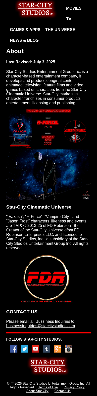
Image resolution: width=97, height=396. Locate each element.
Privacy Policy (74, 387)
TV (68, 19)
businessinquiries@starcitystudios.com (40, 326)
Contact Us (62, 391)
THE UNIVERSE (60, 30)
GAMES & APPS (25, 30)
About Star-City (37, 391)
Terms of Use (48, 387)
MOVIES (74, 8)
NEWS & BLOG (24, 40)
